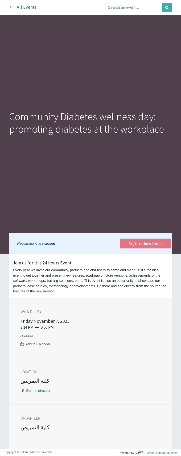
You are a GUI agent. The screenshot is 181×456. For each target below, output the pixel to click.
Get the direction (38, 391)
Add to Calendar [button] (37, 344)
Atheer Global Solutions (162, 453)
